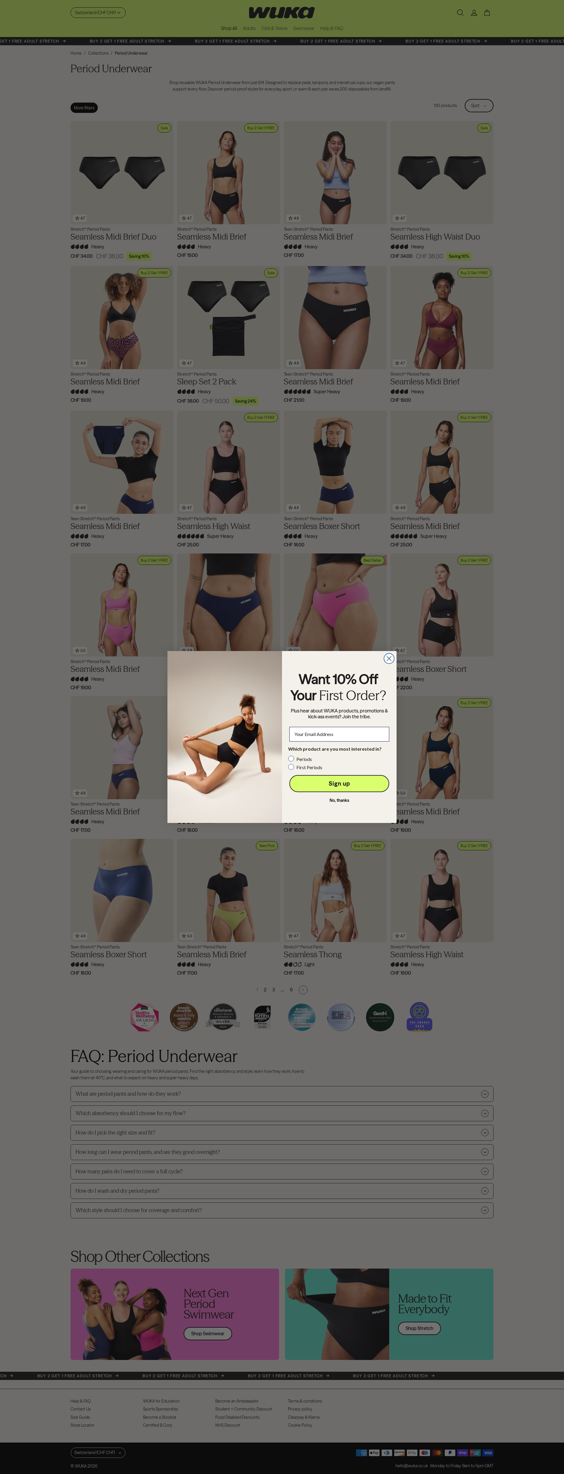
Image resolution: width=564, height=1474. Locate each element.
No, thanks (339, 800)
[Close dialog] (389, 658)
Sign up (339, 783)
